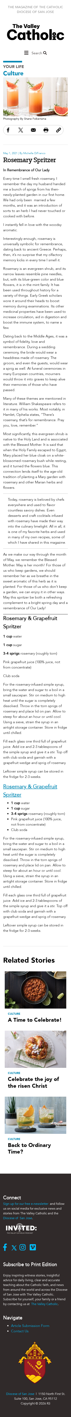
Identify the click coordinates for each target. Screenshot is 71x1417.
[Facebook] (6, 1247)
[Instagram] (24, 1247)
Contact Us (20, 1331)
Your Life (13, 66)
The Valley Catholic (44, 1304)
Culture (13, 73)
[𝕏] (15, 1247)
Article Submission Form (30, 1325)
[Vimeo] (34, 1247)
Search (37, 53)
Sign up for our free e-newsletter (26, 1204)
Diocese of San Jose (17, 1218)
